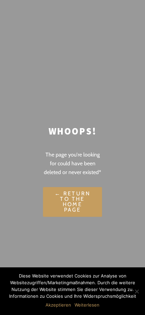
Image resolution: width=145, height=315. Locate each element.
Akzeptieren (58, 305)
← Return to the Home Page (73, 202)
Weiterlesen (87, 305)
